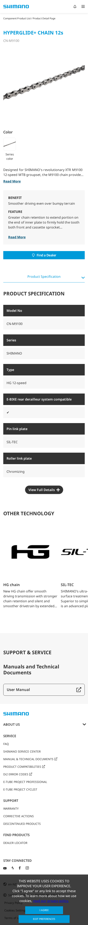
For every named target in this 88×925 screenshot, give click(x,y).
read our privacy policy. (51, 901)
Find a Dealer (46, 255)
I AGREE (44, 910)
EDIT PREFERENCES (44, 919)
